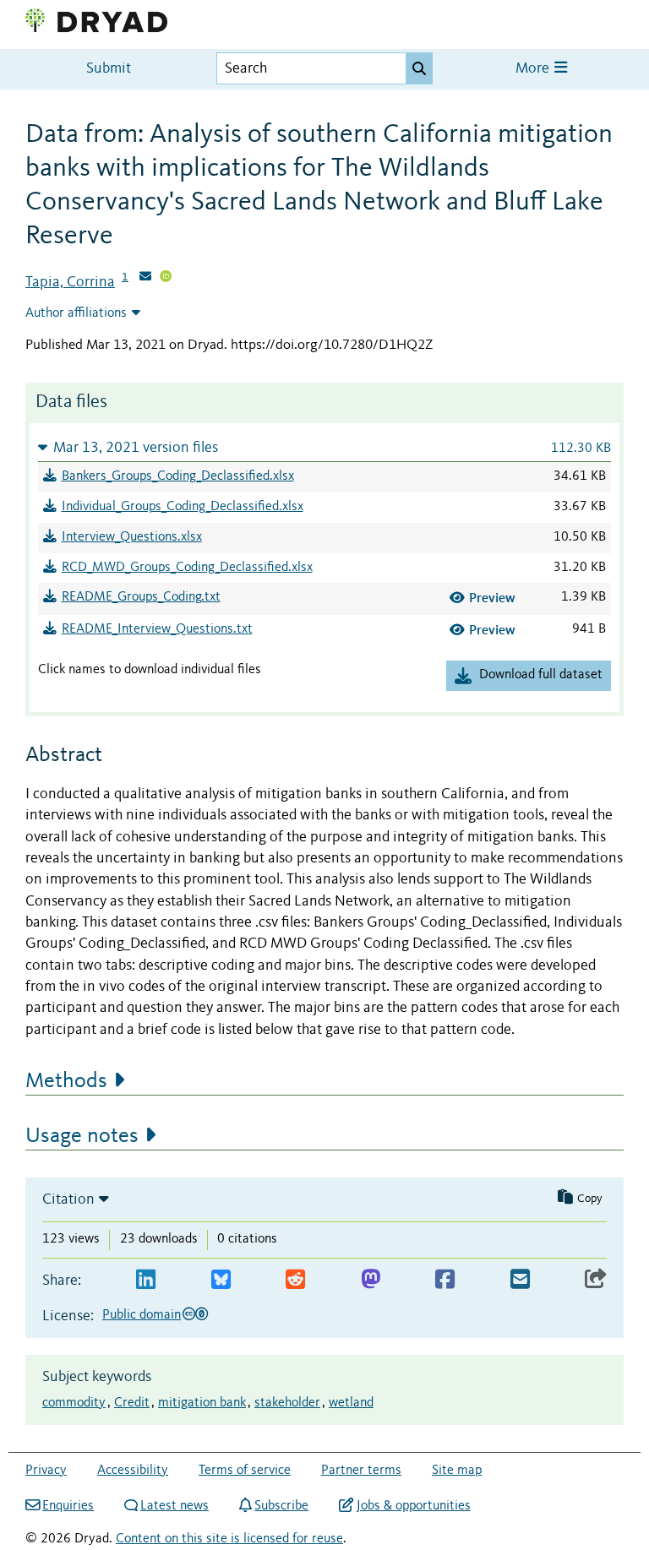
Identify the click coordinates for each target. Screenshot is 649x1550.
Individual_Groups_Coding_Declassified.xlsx (182, 507)
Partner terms (361, 1470)
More (534, 69)
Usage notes (82, 1136)
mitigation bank (202, 1403)
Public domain (141, 1315)
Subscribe (281, 1506)
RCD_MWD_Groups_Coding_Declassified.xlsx (187, 567)
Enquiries (68, 1506)
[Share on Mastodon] (370, 1280)
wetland (351, 1403)
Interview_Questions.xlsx (132, 537)
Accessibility (132, 1470)
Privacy (46, 1470)
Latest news (174, 1506)
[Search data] (419, 68)
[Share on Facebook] (445, 1280)
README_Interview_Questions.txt (157, 629)
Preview (492, 598)
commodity (74, 1403)
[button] (324, 447)
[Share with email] (520, 1280)
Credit (132, 1403)
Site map (457, 1470)
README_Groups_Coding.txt (141, 597)
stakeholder (287, 1403)
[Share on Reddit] (295, 1280)
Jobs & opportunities (413, 1506)
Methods (66, 1081)
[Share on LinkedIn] (145, 1280)
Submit (108, 69)
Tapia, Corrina (70, 282)
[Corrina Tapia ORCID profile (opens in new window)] (165, 278)
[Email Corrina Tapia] (145, 278)
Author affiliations (76, 313)
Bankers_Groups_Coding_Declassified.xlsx (178, 476)
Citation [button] (68, 1199)
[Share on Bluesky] (221, 1280)
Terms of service (245, 1470)
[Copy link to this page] (596, 1280)
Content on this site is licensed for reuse (229, 1539)
